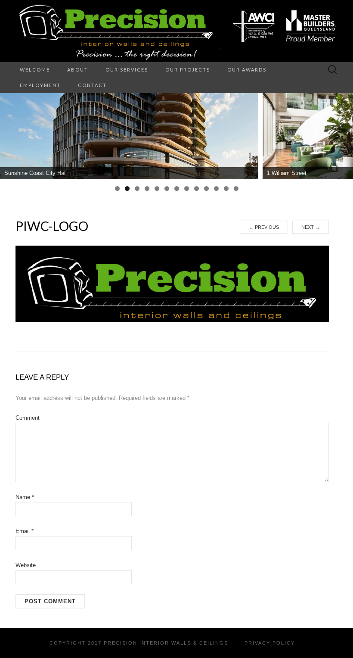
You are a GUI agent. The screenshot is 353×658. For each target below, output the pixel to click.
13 (236, 188)
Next (310, 227)
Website (25, 565)
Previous (264, 227)
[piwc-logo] (172, 283)
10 (206, 188)
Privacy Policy (270, 643)
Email (24, 531)
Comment (27, 418)
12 (226, 188)
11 (216, 188)
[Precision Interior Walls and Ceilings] (176, 31)
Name (24, 497)
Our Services (126, 69)
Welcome (35, 69)
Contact (92, 85)
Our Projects (187, 69)
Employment (40, 85)
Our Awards (246, 69)
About (77, 69)
